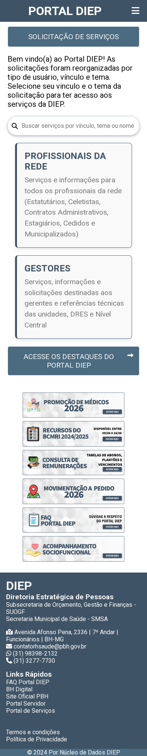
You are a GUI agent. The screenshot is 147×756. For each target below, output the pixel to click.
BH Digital (19, 689)
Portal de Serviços (30, 710)
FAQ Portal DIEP (27, 682)
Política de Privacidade (36, 739)
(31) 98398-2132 (35, 653)
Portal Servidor (26, 703)
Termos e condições (33, 732)
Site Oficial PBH (27, 696)
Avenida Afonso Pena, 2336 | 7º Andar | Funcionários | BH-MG (62, 636)
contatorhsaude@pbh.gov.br (50, 646)
